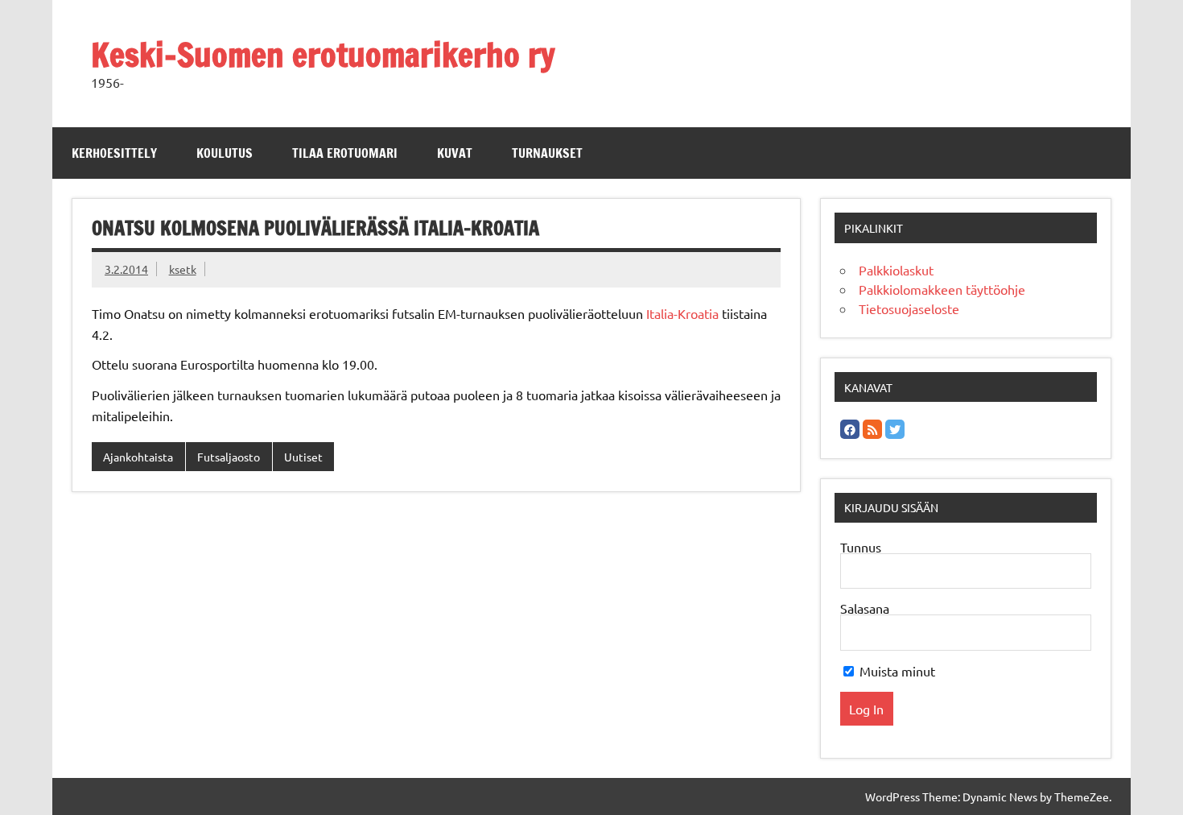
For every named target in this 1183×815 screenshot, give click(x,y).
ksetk (182, 269)
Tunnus (860, 547)
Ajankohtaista (138, 456)
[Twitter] (895, 429)
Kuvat (454, 153)
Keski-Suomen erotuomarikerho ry (323, 54)
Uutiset (303, 456)
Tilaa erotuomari (345, 153)
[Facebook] (849, 429)
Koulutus (224, 153)
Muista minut (895, 671)
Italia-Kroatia (682, 313)
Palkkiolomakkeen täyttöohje (942, 289)
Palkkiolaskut (896, 270)
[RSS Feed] (872, 429)
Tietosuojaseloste (909, 308)
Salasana (864, 608)
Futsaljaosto (228, 456)
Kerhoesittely (114, 153)
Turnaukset (547, 153)
